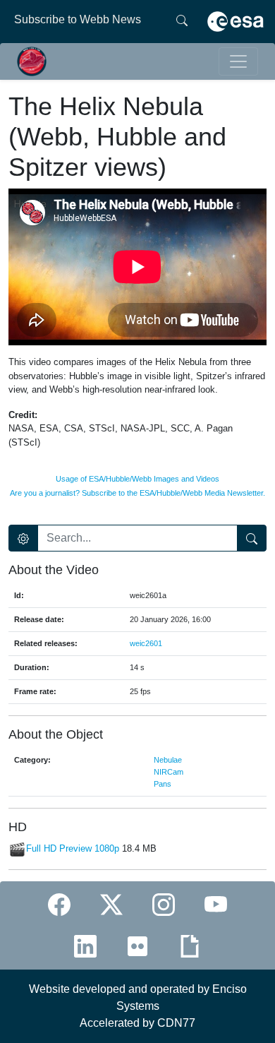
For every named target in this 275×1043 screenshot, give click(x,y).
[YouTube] (215, 905)
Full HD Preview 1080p (72, 848)
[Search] (182, 19)
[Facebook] (59, 905)
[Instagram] (163, 905)
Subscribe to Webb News (77, 19)
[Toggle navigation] (238, 61)
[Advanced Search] (23, 538)
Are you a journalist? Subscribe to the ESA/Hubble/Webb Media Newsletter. (137, 493)
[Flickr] (137, 946)
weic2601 (146, 643)
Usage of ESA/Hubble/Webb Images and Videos (137, 479)
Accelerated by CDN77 (137, 1023)
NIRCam (168, 772)
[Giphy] (189, 946)
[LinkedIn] (85, 946)
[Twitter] (111, 905)
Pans (162, 784)
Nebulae (168, 760)
